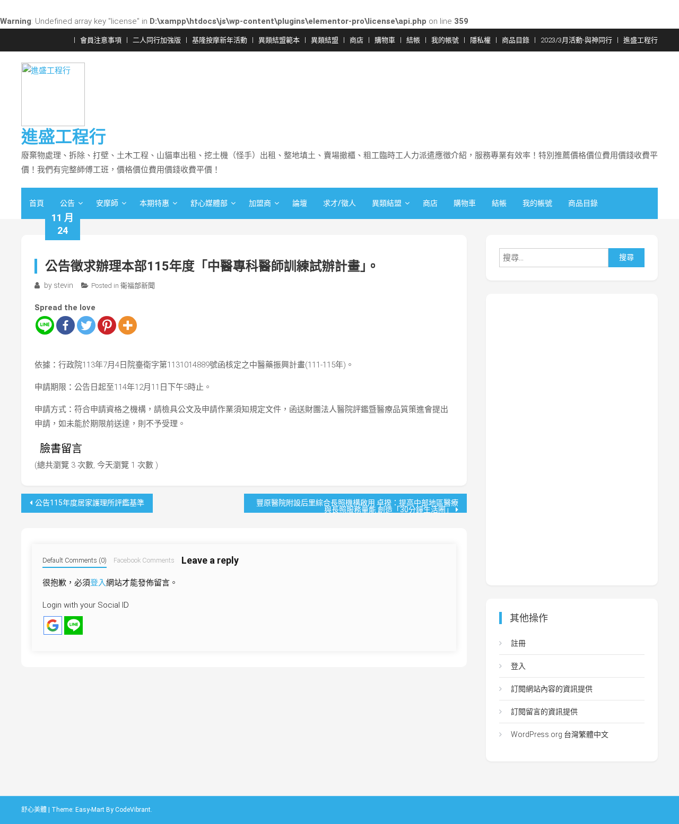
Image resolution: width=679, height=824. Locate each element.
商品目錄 (515, 40)
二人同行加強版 (157, 40)
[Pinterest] (107, 325)
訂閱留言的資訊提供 (544, 711)
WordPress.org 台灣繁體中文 (559, 734)
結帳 (413, 40)
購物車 (385, 40)
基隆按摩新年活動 (219, 40)
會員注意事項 (100, 40)
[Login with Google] (52, 625)
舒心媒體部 (209, 203)
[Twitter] (86, 325)
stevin (63, 285)
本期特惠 (154, 203)
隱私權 (480, 40)
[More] (127, 325)
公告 (67, 203)
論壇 (299, 203)
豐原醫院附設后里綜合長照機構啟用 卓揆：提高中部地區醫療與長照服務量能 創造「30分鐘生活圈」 (357, 505)
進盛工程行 (640, 40)
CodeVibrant (133, 809)
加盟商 (260, 203)
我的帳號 (445, 40)
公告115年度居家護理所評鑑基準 (89, 502)
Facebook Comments (144, 560)
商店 (356, 40)
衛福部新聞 (137, 286)
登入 (98, 583)
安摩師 (107, 203)
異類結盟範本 (279, 40)
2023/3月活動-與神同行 (576, 40)
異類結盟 (324, 40)
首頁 (36, 203)
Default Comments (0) (74, 560)
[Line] (45, 325)
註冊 (518, 643)
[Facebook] (65, 325)
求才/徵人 (339, 203)
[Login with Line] (73, 625)
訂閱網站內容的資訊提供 (552, 689)
